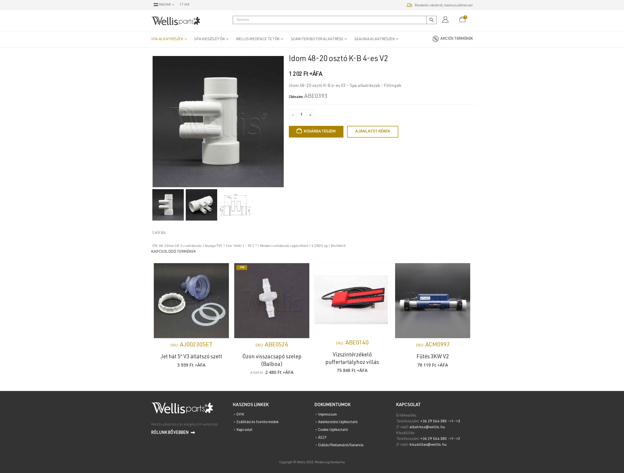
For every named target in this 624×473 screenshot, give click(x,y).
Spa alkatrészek (167, 39)
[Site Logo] (175, 20)
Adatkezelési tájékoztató (338, 422)
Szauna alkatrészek (374, 39)
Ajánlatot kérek (372, 132)
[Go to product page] (191, 300)
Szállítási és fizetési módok (257, 422)
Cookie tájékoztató (333, 430)
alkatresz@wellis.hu (427, 427)
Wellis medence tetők (258, 39)
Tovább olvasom (220, 271)
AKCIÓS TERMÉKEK (456, 39)
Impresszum (327, 414)
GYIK (240, 414)
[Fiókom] (445, 19)
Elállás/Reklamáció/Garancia (340, 445)
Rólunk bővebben (170, 433)
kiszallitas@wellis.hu (428, 445)
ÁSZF (322, 437)
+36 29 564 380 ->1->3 (440, 422)
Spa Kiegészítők (209, 39)
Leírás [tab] (159, 233)
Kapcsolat (244, 430)
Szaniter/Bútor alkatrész (317, 39)
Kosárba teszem (320, 132)
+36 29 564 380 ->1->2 (440, 439)
